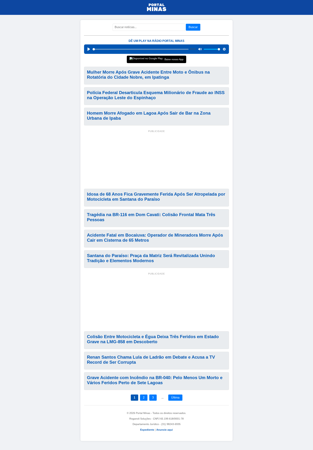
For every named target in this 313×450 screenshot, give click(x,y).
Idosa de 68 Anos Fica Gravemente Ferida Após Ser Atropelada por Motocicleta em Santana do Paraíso (156, 197)
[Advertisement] (156, 158)
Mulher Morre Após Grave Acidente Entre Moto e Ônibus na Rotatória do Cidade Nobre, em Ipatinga (148, 75)
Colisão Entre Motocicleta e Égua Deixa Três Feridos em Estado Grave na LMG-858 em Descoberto (153, 339)
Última (175, 397)
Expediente (147, 429)
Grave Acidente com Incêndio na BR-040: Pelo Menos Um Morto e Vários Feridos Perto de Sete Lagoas (154, 380)
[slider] (141, 49)
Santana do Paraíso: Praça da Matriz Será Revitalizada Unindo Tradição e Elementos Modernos (151, 258)
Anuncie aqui (164, 429)
